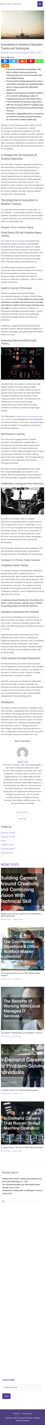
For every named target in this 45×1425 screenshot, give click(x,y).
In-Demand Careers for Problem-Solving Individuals (19, 1090)
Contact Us (16, 1413)
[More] (5, 66)
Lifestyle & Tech (7, 845)
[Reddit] (22, 61)
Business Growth (8, 833)
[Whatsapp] (39, 61)
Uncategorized (7, 853)
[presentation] (22, 889)
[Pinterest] (31, 61)
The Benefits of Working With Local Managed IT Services (21, 1033)
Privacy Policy (27, 1413)
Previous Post (22, 812)
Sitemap (26, 1420)
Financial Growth (8, 837)
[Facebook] (5, 61)
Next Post (22, 819)
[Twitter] (14, 61)
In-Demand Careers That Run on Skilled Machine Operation (22, 1147)
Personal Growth (21, 53)
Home (3, 841)
